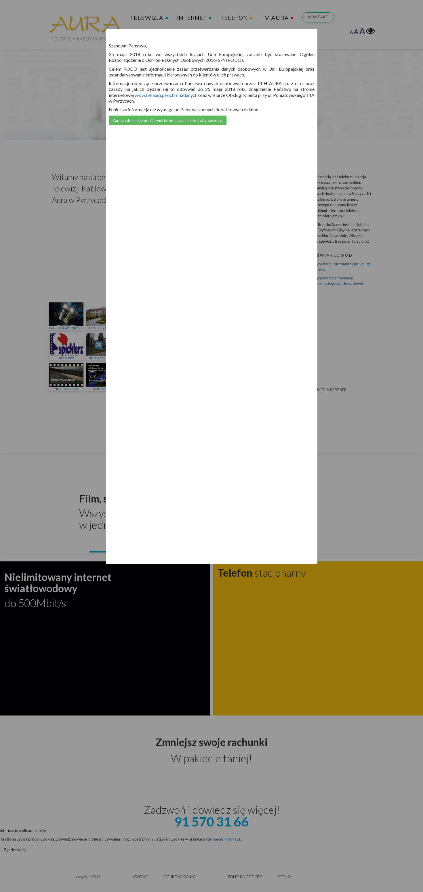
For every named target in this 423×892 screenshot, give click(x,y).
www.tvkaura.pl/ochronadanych (166, 95)
